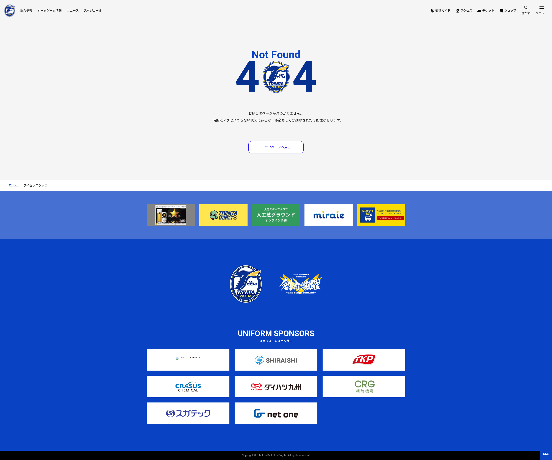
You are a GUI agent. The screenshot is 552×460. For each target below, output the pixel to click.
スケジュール (93, 10)
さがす (525, 13)
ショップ (510, 10)
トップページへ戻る (276, 147)
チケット (488, 10)
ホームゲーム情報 (50, 10)
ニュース (73, 10)
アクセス (466, 10)
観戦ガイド (442, 10)
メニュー (542, 13)
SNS (546, 454)
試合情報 (26, 10)
